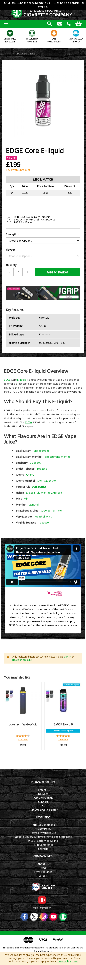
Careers (43, 876)
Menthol (33, 505)
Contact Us (43, 790)
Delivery (43, 794)
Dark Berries (39, 487)
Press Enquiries (43, 872)
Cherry (30, 475)
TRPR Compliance (43, 845)
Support (43, 802)
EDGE (7, 380)
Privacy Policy (43, 829)
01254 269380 (68, 24)
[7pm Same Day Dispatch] (76, 33)
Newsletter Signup (59, 24)
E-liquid (21, 380)
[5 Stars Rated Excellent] (10, 33)
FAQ (43, 806)
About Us (43, 864)
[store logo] (43, 13)
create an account (22, 660)
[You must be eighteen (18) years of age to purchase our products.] (42, 900)
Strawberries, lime (51, 511)
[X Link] (33, 917)
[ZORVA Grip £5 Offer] (43, 299)
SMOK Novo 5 (63, 724)
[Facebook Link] (23, 917)
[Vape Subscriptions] (54, 33)
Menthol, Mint (43, 517)
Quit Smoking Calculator (43, 810)
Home (8, 53)
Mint (26, 499)
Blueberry (35, 463)
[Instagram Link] (43, 917)
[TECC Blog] (62, 917)
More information (42, 908)
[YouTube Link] (52, 917)
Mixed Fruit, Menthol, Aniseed (44, 493)
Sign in (67, 657)
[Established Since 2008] (32, 33)
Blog (43, 868)
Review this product (18, 170)
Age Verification (43, 798)
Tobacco (42, 469)
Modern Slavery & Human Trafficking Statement (43, 837)
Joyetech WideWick (23, 724)
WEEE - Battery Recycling (43, 841)
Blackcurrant (41, 451)
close (75, 961)
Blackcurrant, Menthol (57, 457)
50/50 (28, 423)
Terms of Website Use (43, 833)
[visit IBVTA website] (43, 887)
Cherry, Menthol (46, 481)
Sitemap (43, 849)
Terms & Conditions (43, 825)
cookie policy (64, 961)
